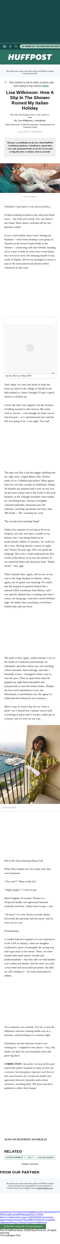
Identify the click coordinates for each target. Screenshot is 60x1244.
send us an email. (42, 152)
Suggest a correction (30, 1164)
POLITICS (12, 1212)
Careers (44, 1217)
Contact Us (25, 1217)
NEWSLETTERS (34, 1215)
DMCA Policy (35, 1220)
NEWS (3, 1212)
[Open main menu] (4, 46)
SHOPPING (19, 1215)
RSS (33, 1217)
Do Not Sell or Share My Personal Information (23, 1226)
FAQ (27, 1188)
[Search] (15, 46)
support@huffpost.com (45, 1188)
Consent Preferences (36, 1222)
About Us (5, 1217)
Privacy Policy (17, 1222)
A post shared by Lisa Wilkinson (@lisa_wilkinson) (28, 373)
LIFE (40, 1212)
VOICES (47, 1212)
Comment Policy (19, 1220)
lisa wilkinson (45, 1157)
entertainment (14, 1157)
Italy (30, 1157)
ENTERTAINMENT (28, 1212)
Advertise (14, 1217)
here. (46, 85)
